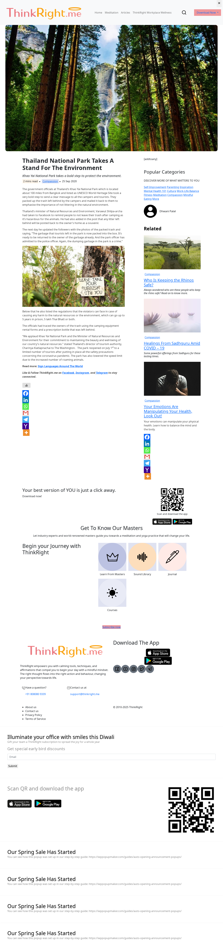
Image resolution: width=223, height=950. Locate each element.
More (155, 199)
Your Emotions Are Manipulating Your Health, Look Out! (168, 411)
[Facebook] (25, 393)
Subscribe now (111, 627)
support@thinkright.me (84, 694)
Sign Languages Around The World (60, 366)
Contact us (32, 711)
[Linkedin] (25, 400)
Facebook (68, 373)
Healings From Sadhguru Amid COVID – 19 (172, 345)
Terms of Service (35, 719)
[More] (26, 432)
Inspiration (186, 187)
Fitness (148, 195)
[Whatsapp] (25, 406)
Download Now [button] (206, 12)
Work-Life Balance (188, 191)
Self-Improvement (155, 187)
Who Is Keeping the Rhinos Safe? (169, 282)
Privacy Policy (33, 715)
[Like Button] (26, 385)
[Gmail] (25, 413)
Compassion (50, 181)
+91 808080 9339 (35, 694)
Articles (125, 12)
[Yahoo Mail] (25, 426)
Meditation (111, 12)
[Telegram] (25, 419)
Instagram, (83, 373)
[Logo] (44, 12)
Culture (171, 191)
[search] (184, 12)
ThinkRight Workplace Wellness (152, 12)
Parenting (173, 187)
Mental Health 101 (155, 191)
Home (98, 12)
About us (30, 707)
